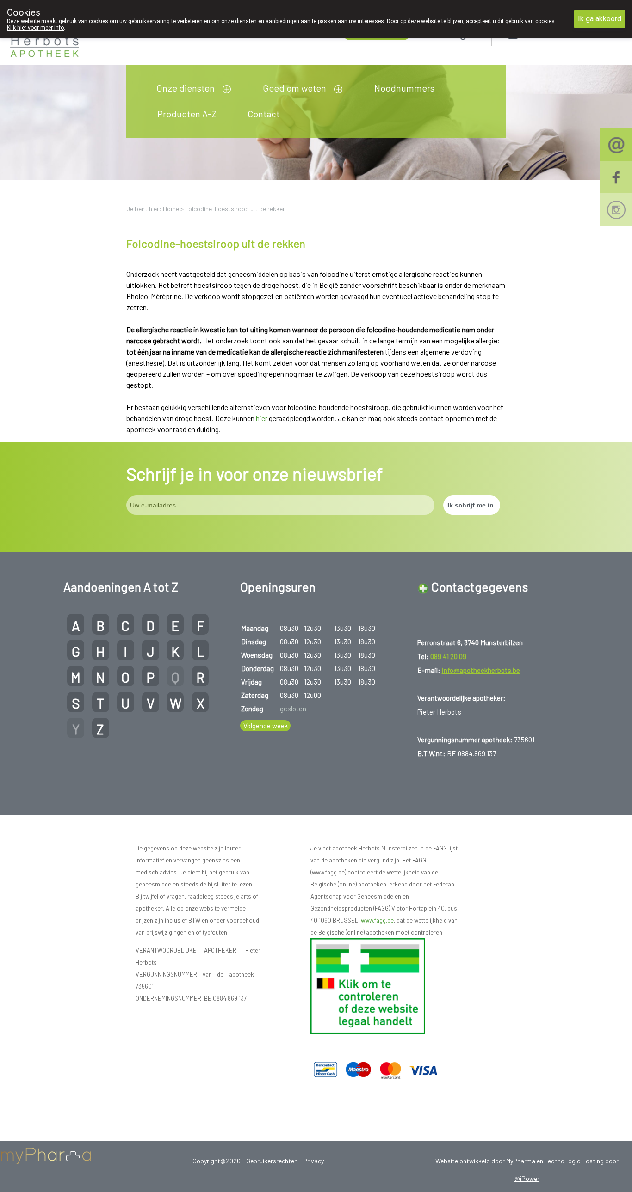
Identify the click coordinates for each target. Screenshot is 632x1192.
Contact (263, 113)
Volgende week (265, 725)
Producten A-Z (187, 113)
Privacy (313, 1161)
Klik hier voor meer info (35, 27)
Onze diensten (185, 87)
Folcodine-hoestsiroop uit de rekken (235, 209)
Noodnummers (404, 87)
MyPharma (520, 1161)
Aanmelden (546, 33)
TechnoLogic (562, 1161)
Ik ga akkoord (599, 18)
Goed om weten (294, 87)
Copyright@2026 (217, 1161)
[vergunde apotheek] (367, 985)
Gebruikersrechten (271, 1161)
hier (261, 418)
